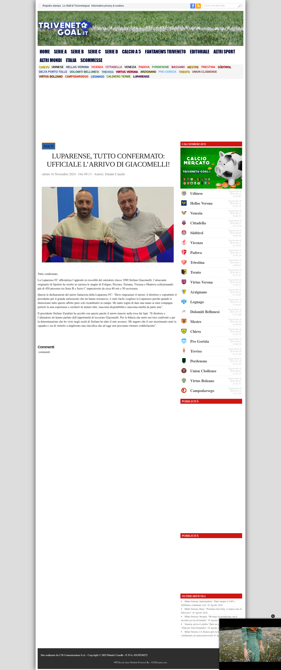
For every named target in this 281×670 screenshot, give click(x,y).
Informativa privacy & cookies (107, 5)
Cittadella (114, 67)
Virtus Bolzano (51, 76)
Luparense (141, 76)
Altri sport (224, 51)
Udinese (58, 67)
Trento (184, 71)
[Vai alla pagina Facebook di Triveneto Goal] (193, 7)
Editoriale (199, 51)
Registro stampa (52, 5)
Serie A (60, 51)
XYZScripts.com (159, 662)
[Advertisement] (140, 109)
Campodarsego (76, 76)
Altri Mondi (51, 60)
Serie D (111, 51)
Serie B (77, 51)
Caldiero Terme (119, 76)
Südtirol (224, 67)
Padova (144, 67)
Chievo (44, 67)
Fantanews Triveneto (165, 51)
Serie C (94, 51)
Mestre (193, 67)
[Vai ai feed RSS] (198, 7)
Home (45, 51)
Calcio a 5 (131, 51)
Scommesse (91, 60)
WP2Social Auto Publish (125, 662)
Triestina (208, 67)
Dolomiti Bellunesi (84, 71)
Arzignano (148, 71)
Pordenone (160, 67)
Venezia (130, 67)
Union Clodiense (204, 71)
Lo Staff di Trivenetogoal (76, 5)
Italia (71, 60)
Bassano (178, 67)
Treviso (107, 71)
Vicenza (97, 67)
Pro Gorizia (167, 71)
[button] (273, 616)
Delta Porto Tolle (53, 71)
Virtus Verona (127, 71)
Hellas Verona (77, 67)
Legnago (97, 76)
